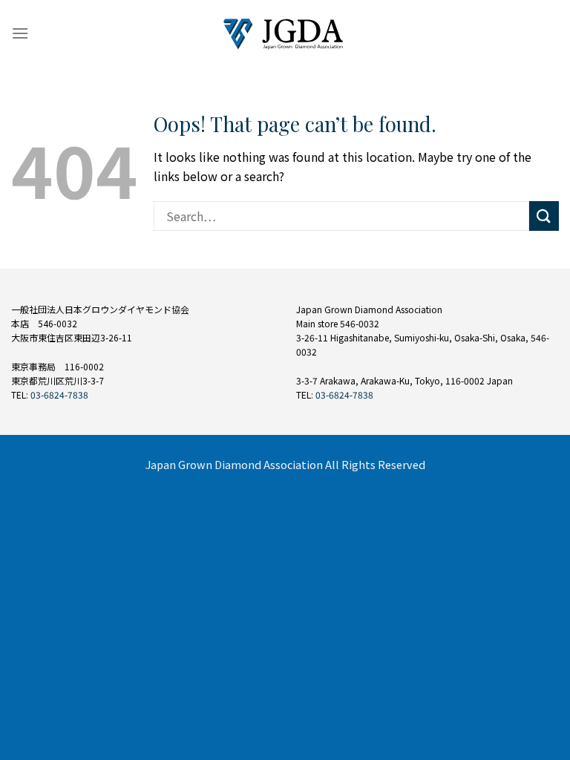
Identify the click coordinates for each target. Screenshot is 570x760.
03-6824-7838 (59, 394)
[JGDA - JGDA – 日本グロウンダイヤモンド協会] (285, 34)
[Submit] (544, 215)
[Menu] (20, 33)
